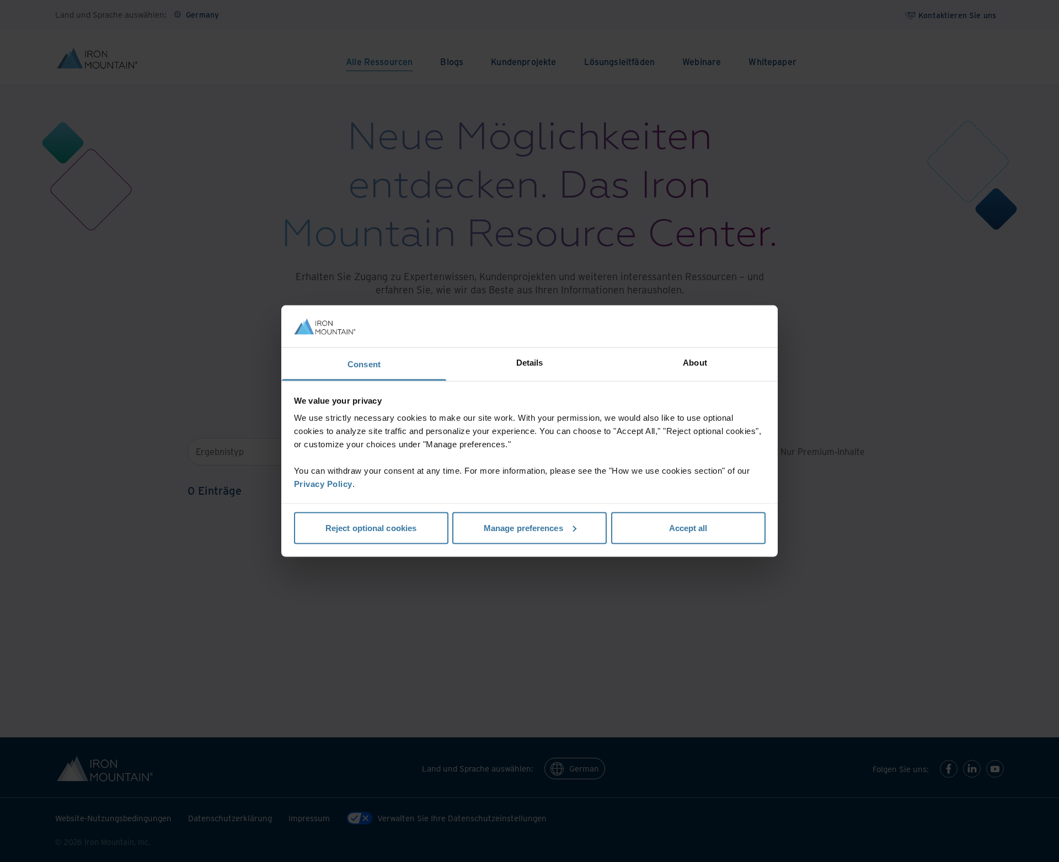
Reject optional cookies (370, 527)
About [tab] (695, 362)
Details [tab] (529, 362)
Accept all (688, 527)
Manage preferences (523, 527)
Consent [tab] (364, 364)
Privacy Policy (323, 484)
